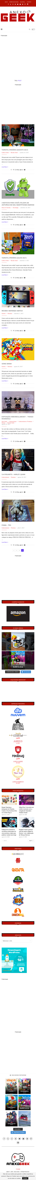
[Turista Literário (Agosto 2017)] (18, 135)
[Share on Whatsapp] (22, 169)
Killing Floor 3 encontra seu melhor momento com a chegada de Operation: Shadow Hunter (26, 810)
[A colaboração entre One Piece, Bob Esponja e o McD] (11, 1102)
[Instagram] (12, 4)
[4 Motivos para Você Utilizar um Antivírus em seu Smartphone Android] (18, 188)
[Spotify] (22, 4)
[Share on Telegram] (24, 169)
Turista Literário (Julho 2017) (14, 258)
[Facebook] (8, 4)
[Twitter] (10, 4)
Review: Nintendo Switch (12, 311)
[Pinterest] (15, 4)
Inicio (6, 1)
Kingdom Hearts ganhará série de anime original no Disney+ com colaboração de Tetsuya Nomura (26, 832)
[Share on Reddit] (20, 169)
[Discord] (27, 4)
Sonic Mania (7, 364)
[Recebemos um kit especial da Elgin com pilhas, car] (24, 1102)
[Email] (20, 4)
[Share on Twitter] (15, 169)
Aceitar (25, 1178)
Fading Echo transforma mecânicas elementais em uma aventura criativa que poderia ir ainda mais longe (9, 832)
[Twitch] (25, 4)
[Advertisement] (18, 55)
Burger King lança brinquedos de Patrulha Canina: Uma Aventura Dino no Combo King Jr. (9, 810)
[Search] (29, 29)
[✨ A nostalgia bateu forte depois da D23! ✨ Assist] (24, 1118)
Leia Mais (4, 167)
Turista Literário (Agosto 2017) (15, 150)
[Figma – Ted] (18, 511)
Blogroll (22, 1)
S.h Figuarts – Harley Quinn (13, 474)
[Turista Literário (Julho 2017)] (18, 243)
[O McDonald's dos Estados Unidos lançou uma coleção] (24, 1086)
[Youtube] (17, 4)
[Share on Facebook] (13, 169)
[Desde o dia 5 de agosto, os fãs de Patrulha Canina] (11, 1086)
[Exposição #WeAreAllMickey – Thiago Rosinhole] (18, 402)
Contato (29, 1)
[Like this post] (11, 169)
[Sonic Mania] (18, 349)
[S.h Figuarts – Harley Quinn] (18, 460)
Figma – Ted (6, 525)
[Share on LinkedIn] (18, 169)
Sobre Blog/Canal (14, 1)
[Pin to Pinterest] (17, 169)
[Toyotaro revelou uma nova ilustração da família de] (11, 1118)
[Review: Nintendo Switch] (18, 296)
